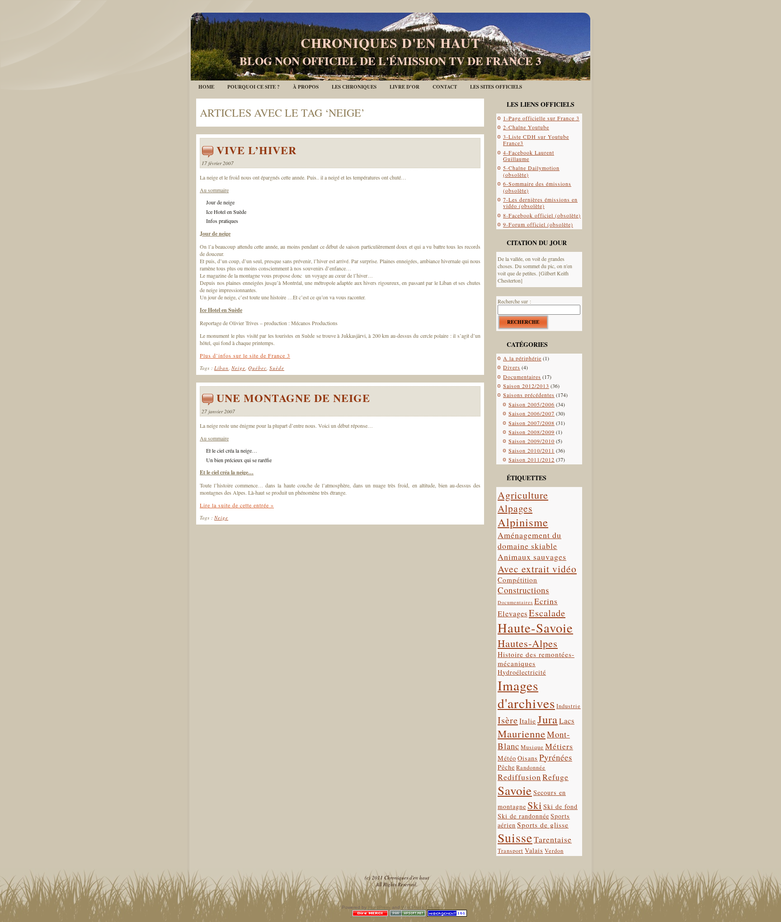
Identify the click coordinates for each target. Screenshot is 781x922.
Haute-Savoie (535, 627)
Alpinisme (523, 522)
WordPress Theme (420, 907)
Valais (534, 850)
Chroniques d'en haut (390, 42)
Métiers (559, 746)
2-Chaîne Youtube (526, 127)
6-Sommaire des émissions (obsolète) (537, 187)
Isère (508, 720)
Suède (276, 367)
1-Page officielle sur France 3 (541, 118)
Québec (257, 367)
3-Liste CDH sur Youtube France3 (536, 140)
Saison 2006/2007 (531, 413)
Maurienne (522, 733)
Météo (507, 758)
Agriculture (523, 494)
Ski (534, 805)
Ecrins (546, 601)
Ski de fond (560, 806)
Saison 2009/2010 (531, 440)
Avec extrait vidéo (537, 568)
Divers (511, 367)
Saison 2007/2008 (531, 422)
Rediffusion (519, 776)
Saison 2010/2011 (531, 450)
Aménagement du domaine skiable (529, 540)
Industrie (568, 706)
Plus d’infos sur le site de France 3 (245, 355)
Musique (532, 747)
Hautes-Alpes (528, 643)
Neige (238, 367)
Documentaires (522, 376)
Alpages (515, 508)
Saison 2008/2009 (531, 431)
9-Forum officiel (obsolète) (538, 224)
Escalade (547, 612)
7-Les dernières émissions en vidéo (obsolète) (540, 202)
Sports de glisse (543, 824)
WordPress (379, 907)
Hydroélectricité (522, 672)
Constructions (523, 590)
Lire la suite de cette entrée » (237, 505)
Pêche (506, 767)
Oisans (528, 758)
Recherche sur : (514, 301)
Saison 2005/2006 (531, 404)
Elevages (512, 613)
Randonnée (531, 767)
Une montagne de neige (293, 398)
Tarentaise (553, 839)
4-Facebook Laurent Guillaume (528, 155)
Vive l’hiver (256, 150)
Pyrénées (555, 757)
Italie (527, 720)
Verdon (554, 851)
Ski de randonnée (523, 816)
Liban (221, 367)
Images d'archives (526, 694)
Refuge (555, 776)
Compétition (517, 579)
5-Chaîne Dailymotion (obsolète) (531, 171)
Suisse (515, 837)
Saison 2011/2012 (531, 459)
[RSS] (205, 879)
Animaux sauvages (532, 556)
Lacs (566, 720)
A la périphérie (522, 358)
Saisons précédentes (529, 394)
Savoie (515, 790)
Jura (547, 719)
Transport (510, 851)
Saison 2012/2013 (526, 385)
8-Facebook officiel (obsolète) (542, 215)
